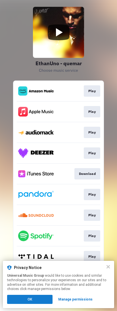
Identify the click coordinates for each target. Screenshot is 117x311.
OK (30, 299)
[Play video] (58, 32)
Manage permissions (75, 299)
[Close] (108, 266)
